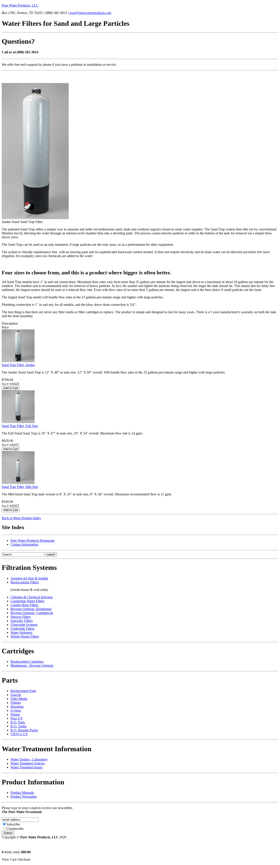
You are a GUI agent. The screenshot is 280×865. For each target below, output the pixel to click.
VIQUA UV (19, 734)
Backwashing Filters (24, 582)
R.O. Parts (17, 722)
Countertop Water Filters (27, 601)
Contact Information (24, 544)
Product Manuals (22, 792)
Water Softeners (21, 632)
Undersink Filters (22, 628)
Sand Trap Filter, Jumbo (18, 365)
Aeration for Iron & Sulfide (29, 578)
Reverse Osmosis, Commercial (31, 613)
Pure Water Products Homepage (32, 540)
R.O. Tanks (18, 726)
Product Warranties (23, 796)
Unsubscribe (15, 828)
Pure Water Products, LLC (20, 5)
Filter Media (18, 699)
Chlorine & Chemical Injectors (31, 597)
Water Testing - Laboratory (29, 759)
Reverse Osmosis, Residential (30, 609)
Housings (17, 706)
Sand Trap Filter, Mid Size (20, 487)
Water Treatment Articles (27, 763)
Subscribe (13, 824)
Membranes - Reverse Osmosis (31, 665)
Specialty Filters (21, 621)
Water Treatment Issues (26, 767)
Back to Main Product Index (21, 518)
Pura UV (16, 718)
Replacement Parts (23, 691)
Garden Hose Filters (24, 605)
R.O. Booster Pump (24, 730)
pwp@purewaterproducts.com (90, 13)
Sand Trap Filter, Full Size (20, 426)
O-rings (15, 710)
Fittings (15, 702)
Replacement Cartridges (27, 661)
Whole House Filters (24, 636)
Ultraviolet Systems (23, 624)
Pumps (15, 714)
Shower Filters (20, 617)
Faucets (15, 695)
